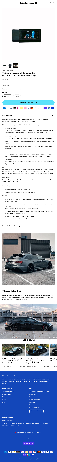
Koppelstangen (6, 394)
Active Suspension (8, 70)
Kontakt (31, 405)
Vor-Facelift (7, 96)
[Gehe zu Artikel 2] (10, 65)
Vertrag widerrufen (36, 411)
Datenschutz (32, 394)
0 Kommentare (21, 366)
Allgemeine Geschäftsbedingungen (39, 391)
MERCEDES (13, 424)
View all (50, 340)
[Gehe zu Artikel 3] (15, 65)
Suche (4, 399)
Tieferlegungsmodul (8, 391)
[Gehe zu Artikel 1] (4, 65)
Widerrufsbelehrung (34, 399)
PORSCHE (11, 426)
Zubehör (4, 397)
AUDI (3, 424)
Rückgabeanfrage (34, 407)
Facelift (17, 96)
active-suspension (26, 458)
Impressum (32, 397)
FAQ (3, 402)
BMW (7, 424)
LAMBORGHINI (45, 424)
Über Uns (32, 402)
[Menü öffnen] (3, 2)
